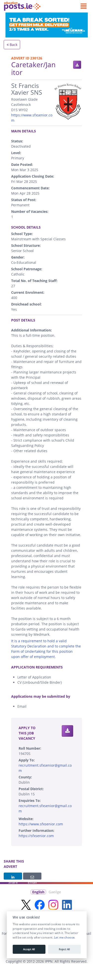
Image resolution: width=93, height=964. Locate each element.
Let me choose (64, 938)
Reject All (64, 949)
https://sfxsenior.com (36, 835)
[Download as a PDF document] (77, 65)
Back (13, 44)
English (38, 892)
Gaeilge (55, 892)
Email (32, 876)
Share (13, 876)
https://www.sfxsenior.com (41, 824)
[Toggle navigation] (83, 6)
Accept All (29, 949)
